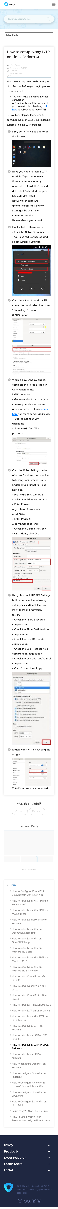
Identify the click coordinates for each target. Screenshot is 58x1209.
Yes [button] (21, 811)
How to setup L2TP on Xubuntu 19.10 (31, 1004)
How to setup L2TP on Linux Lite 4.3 (31, 1010)
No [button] (38, 811)
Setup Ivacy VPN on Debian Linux (30, 1111)
